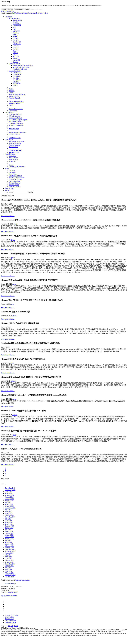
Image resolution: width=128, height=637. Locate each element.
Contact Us (12, 172)
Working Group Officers (16, 177)
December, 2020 (10, 517)
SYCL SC (16, 56)
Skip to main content (7, 11)
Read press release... (7, 216)
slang (15, 224)
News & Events (10, 154)
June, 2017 (8, 557)
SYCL (15, 54)
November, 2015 (10, 575)
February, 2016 (9, 573)
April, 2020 (8, 522)
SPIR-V (15, 53)
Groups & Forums (14, 63)
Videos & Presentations (16, 101)
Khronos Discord (14, 98)
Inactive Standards (14, 71)
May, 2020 (8, 520)
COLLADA (17, 24)
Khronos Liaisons (14, 145)
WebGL (15, 62)
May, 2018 (8, 542)
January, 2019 (9, 535)
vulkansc (13, 381)
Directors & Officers (15, 176)
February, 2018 (9, 546)
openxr (12, 258)
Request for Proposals (16, 109)
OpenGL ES (17, 42)
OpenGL (15, 40)
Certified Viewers (14, 134)
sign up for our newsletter (9, 596)
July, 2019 (8, 529)
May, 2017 (8, 558)
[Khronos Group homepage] (30, 13)
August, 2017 (9, 553)
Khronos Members (15, 143)
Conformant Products (15, 118)
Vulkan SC (16, 60)
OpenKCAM (17, 73)
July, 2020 (8, 519)
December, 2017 (10, 549)
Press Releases (13, 157)
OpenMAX (16, 76)
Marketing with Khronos (16, 167)
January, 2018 (9, 548)
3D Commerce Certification (17, 132)
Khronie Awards (14, 185)
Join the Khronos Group (16, 141)
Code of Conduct (14, 181)
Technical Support (14, 183)
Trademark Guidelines (16, 123)
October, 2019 (9, 526)
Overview (12, 170)
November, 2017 (10, 551)
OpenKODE (17, 74)
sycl (12, 363)
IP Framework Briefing (16, 125)
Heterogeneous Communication (23, 65)
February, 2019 (9, 533)
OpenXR (16, 49)
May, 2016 (8, 569)
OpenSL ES (16, 80)
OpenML (16, 78)
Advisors (11, 91)
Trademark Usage (10, 622)
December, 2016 (10, 564)
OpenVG (16, 45)
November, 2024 (10, 490)
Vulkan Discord (14, 96)
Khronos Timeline (14, 186)
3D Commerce (17, 20)
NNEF (15, 36)
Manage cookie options (36, 9)
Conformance (9, 112)
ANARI (15, 22)
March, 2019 (9, 531)
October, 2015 (9, 576)
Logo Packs (12, 174)
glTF (14, 29)
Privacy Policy (9, 619)
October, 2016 (9, 566)
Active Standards (14, 18)
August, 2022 (9, 501)
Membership (9, 139)
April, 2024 (8, 493)
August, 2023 (9, 497)
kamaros (14, 415)
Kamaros (15, 33)
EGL (14, 27)
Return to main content (23, 580)
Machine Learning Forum (21, 67)
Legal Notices (9, 617)
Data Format (17, 26)
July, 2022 (8, 502)
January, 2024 (9, 495)
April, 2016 (8, 571)
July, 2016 (8, 567)
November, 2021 (10, 508)
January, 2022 (9, 506)
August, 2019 (9, 528)
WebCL (15, 85)
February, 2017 (9, 560)
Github (11, 92)
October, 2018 (9, 537)
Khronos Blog (13, 159)
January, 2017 (9, 562)
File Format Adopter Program (18, 120)
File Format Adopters (15, 121)
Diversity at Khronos (15, 179)
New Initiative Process (20, 69)
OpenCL (15, 38)
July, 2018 (8, 540)
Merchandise (13, 110)
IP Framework (13, 147)
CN (12, 626)
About (7, 168)
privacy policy (69, 5)
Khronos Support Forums (17, 94)
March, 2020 (9, 524)
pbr (14, 240)
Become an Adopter (15, 114)
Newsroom (12, 156)
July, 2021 (8, 510)
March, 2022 (9, 504)
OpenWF (16, 82)
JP (14, 626)
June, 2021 (8, 511)
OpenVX (16, 47)
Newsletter (12, 161)
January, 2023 (9, 499)
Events (11, 165)
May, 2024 (8, 491)
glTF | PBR (16, 31)
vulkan (14, 284)
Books (11, 105)
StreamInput (16, 83)
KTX (14, 35)
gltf (11, 240)
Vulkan (15, 58)
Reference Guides (14, 103)
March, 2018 (9, 544)
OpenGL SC (17, 44)
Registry (11, 89)
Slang (14, 51)
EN (9, 626)
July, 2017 (8, 555)
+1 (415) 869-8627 (12, 592)
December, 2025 (10, 488)
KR (16, 626)
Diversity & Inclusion (11, 615)
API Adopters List (14, 116)
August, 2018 (9, 538)
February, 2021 (9, 515)
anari (12, 304)
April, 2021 (8, 513)
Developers (8, 16)
